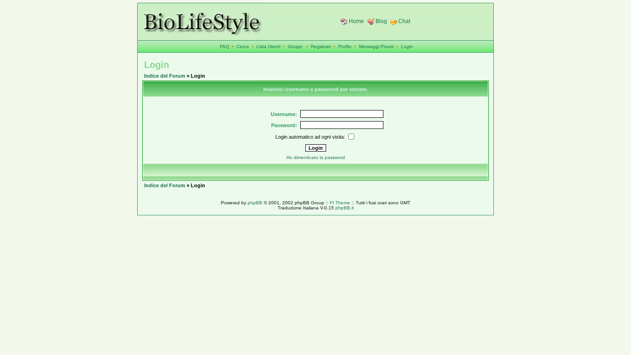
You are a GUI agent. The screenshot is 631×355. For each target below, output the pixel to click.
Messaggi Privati (376, 46)
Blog (381, 21)
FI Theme (340, 202)
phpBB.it (344, 207)
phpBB (255, 202)
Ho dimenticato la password (315, 157)
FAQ (224, 46)
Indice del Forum (164, 76)
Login (407, 46)
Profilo (345, 46)
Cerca (243, 46)
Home (356, 21)
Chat (404, 21)
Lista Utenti (268, 46)
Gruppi (295, 46)
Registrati (321, 46)
